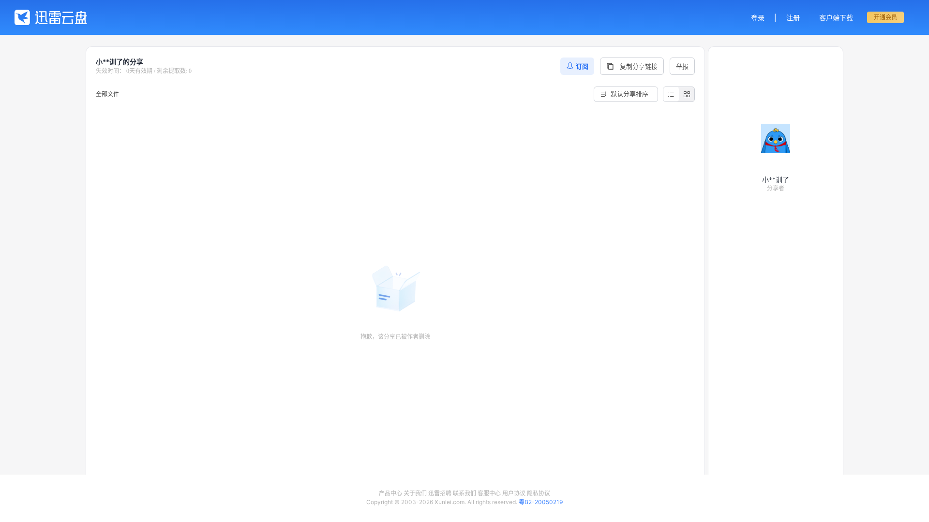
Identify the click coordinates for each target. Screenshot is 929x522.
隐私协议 (538, 493)
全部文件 (107, 94)
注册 (793, 18)
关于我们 (415, 493)
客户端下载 (836, 18)
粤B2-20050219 (541, 502)
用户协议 (513, 493)
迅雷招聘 (439, 493)
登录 (757, 18)
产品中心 (390, 493)
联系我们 (464, 493)
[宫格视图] (686, 94)
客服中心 (489, 493)
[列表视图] (671, 94)
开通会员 (885, 17)
